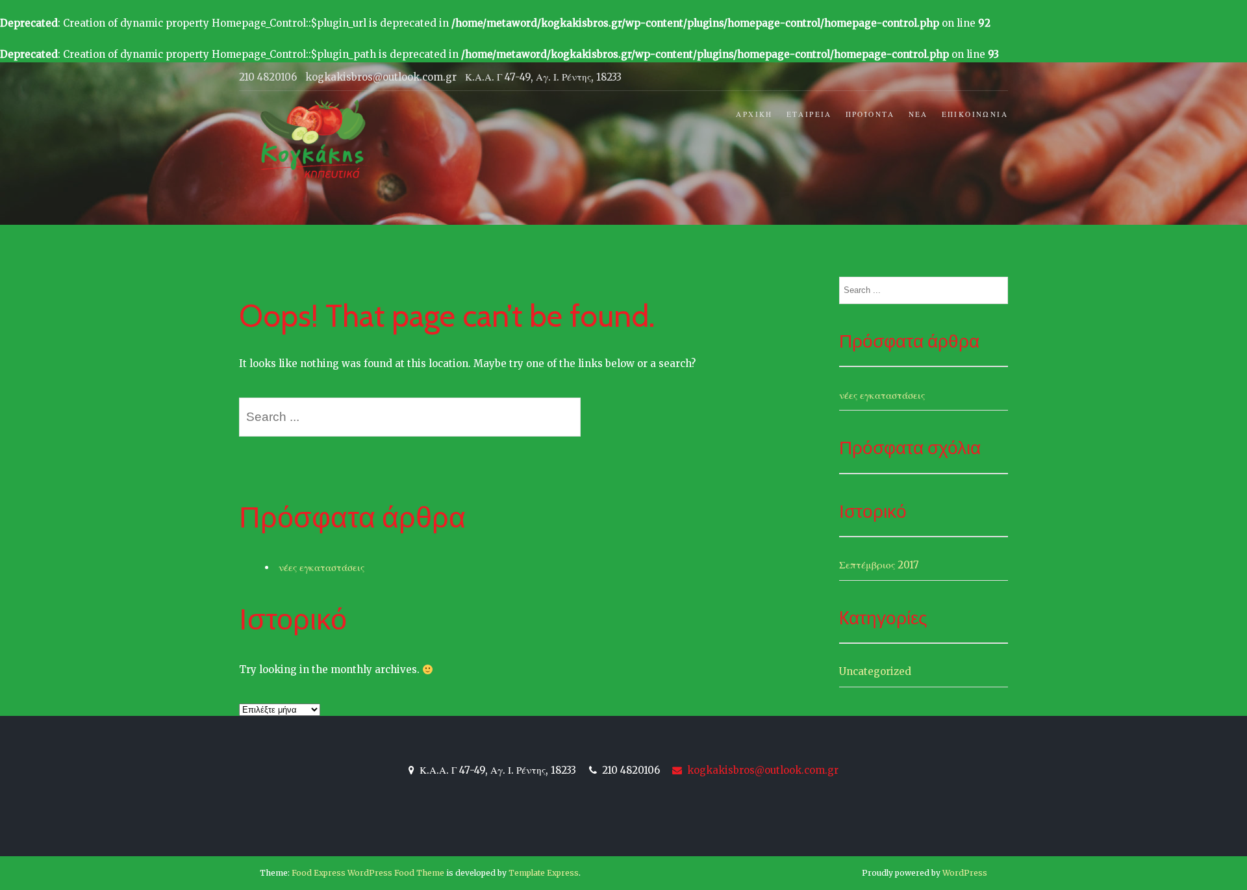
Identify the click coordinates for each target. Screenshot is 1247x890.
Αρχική (754, 114)
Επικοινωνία (975, 114)
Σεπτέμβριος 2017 (879, 565)
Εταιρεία (809, 114)
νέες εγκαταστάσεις (321, 567)
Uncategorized (875, 671)
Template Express (544, 873)
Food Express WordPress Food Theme (368, 873)
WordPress (964, 873)
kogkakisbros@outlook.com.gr (761, 770)
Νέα (918, 114)
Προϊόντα (870, 114)
